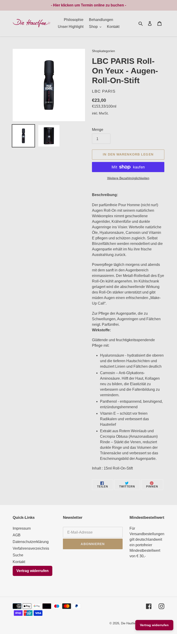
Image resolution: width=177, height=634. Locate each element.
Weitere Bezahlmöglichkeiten (128, 178)
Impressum (22, 528)
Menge (97, 130)
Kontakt (19, 562)
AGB (17, 535)
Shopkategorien (103, 51)
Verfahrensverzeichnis (31, 548)
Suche (18, 555)
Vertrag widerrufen (32, 571)
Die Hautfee (129, 623)
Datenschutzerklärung (31, 542)
